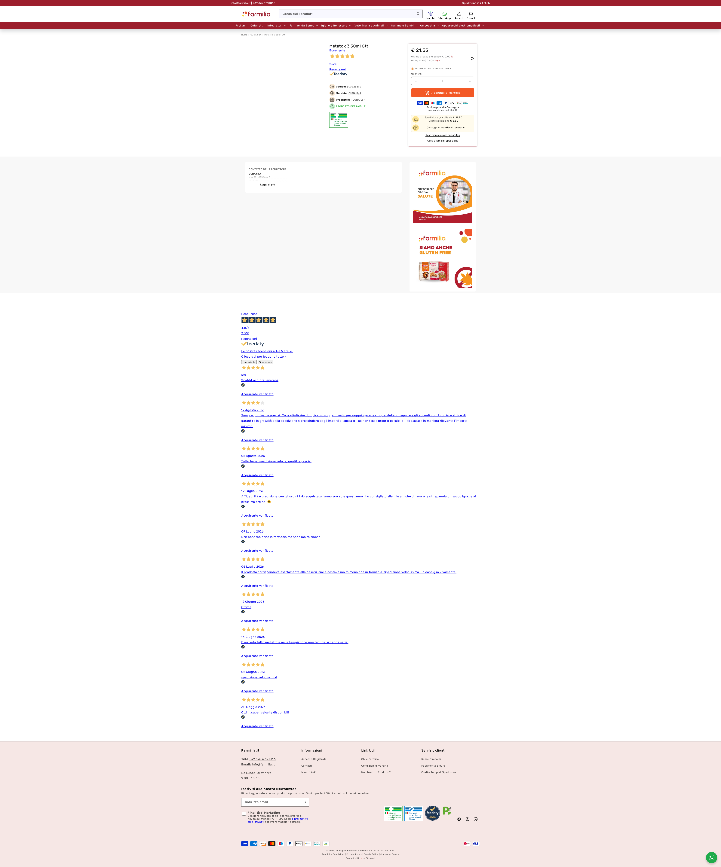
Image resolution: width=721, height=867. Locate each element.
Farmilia (364, 850)
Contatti (306, 766)
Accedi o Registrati (313, 759)
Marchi (430, 18)
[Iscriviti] (304, 802)
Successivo (265, 362)
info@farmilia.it (241, 3)
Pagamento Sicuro (433, 766)
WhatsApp (444, 18)
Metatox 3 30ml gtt (274, 35)
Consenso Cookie (389, 854)
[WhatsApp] (444, 14)
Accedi (459, 18)
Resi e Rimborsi (431, 759)
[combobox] (350, 14)
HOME (244, 35)
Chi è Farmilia (370, 759)
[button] (471, 14)
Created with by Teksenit (360, 858)
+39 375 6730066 (262, 759)
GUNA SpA (256, 35)
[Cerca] (418, 14)
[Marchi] (430, 14)
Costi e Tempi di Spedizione (442, 140)
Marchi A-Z (308, 772)
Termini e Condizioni (333, 854)
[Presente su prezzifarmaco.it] (447, 815)
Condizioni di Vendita (374, 766)
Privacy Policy (354, 854)
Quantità (416, 73)
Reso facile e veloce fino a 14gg (442, 135)
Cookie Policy (371, 854)
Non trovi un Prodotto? (376, 772)
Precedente (249, 362)
